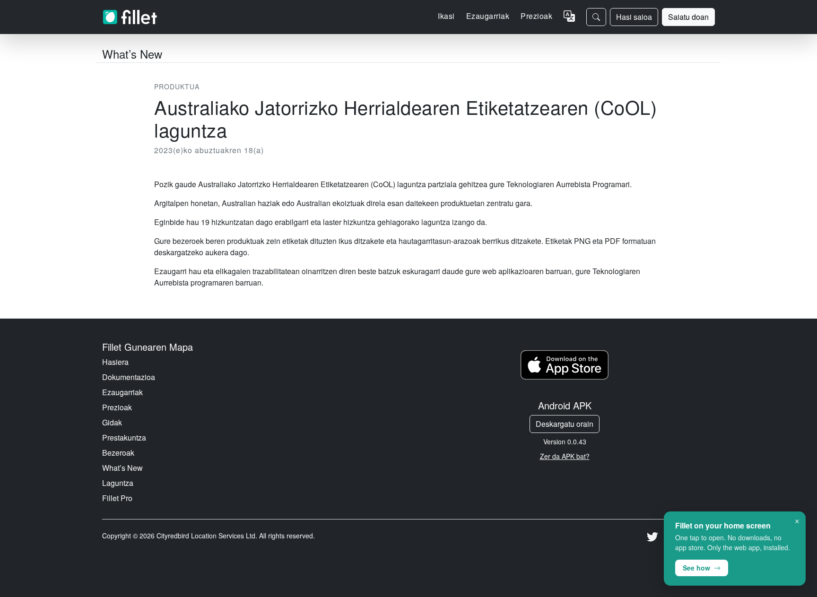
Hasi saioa (634, 16)
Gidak (112, 422)
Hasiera (115, 361)
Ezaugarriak (122, 392)
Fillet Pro (117, 498)
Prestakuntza (124, 437)
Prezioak (536, 15)
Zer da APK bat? (565, 456)
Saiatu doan (688, 16)
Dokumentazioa (128, 377)
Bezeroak (118, 452)
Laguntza (117, 482)
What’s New (122, 467)
